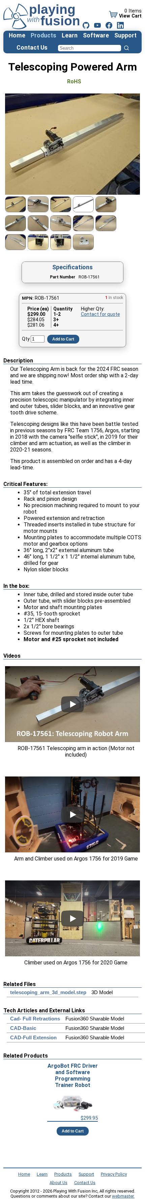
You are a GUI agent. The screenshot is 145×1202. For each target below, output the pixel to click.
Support (125, 35)
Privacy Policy (114, 1174)
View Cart (130, 16)
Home (17, 35)
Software (96, 35)
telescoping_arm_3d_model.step (48, 992)
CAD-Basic (23, 1028)
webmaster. (123, 1196)
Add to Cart (63, 339)
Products (43, 35)
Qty (26, 339)
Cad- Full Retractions (35, 1018)
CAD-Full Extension (33, 1037)
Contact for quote (100, 314)
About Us (58, 1182)
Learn (70, 35)
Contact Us (32, 47)
